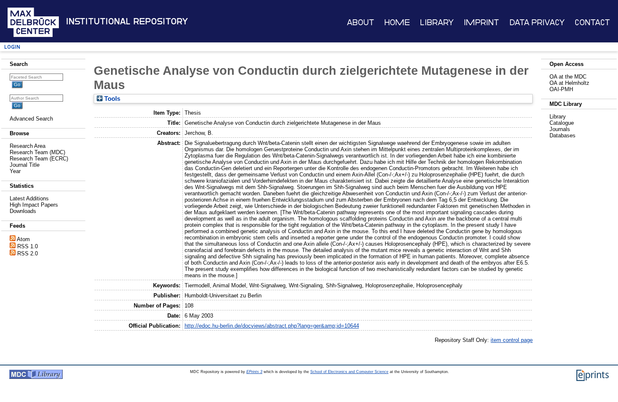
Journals (559, 129)
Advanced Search (31, 119)
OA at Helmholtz (569, 83)
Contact (592, 22)
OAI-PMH (561, 89)
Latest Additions (29, 198)
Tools (111, 98)
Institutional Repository (127, 21)
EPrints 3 (254, 372)
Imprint (481, 22)
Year (15, 171)
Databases (562, 135)
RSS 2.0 (27, 253)
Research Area (27, 146)
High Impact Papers (34, 205)
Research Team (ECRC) (39, 158)
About (360, 22)
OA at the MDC (567, 77)
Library (437, 22)
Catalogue (561, 123)
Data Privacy (537, 22)
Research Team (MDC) (37, 152)
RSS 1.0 (27, 246)
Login (12, 47)
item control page (512, 340)
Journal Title (25, 165)
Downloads (23, 211)
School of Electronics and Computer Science (349, 372)
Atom (23, 239)
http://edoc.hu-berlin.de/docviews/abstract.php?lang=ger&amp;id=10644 (272, 326)
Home (397, 22)
